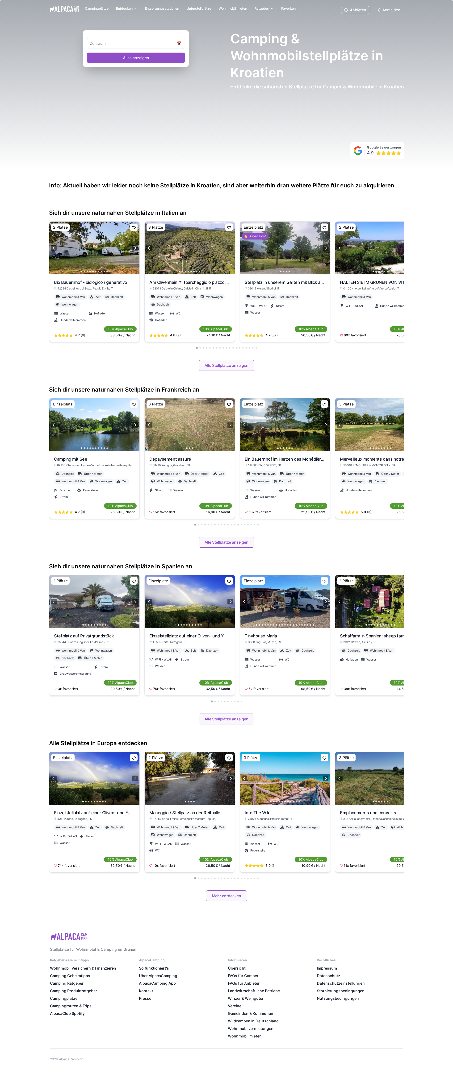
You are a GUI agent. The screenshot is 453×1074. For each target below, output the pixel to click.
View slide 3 (87, 271)
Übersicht (237, 968)
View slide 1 (81, 271)
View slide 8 (101, 271)
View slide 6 (95, 271)
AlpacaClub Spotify (67, 1013)
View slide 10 (107, 271)
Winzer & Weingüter (246, 998)
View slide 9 (104, 271)
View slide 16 (299, 625)
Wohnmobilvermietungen (250, 1028)
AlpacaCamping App (157, 983)
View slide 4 (90, 271)
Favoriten (288, 8)
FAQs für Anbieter (244, 983)
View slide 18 (305, 625)
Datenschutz (328, 975)
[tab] (197, 348)
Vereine (234, 1006)
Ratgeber (262, 8)
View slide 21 (313, 625)
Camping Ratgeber (67, 983)
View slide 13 (290, 625)
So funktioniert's (154, 968)
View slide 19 (307, 625)
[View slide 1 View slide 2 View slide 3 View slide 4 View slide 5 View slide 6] (380, 248)
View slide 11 (285, 625)
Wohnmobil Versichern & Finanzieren (83, 968)
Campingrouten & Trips (71, 1006)
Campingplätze (97, 8)
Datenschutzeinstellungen (341, 983)
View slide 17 (302, 625)
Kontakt (146, 990)
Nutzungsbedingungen (338, 998)
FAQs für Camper (243, 975)
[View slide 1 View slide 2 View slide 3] (190, 424)
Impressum (327, 968)
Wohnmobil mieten (245, 1036)
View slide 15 (296, 625)
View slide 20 (310, 625)
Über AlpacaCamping (158, 975)
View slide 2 (84, 271)
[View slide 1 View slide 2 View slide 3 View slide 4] (285, 248)
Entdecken (124, 8)
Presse (145, 998)
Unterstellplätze (199, 8)
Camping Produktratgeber (73, 990)
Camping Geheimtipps (70, 975)
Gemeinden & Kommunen (250, 1013)
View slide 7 (98, 271)
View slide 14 (293, 625)
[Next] (135, 248)
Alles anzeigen (136, 57)
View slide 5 (93, 271)
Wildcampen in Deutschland (253, 1021)
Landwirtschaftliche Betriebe (254, 990)
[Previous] (54, 248)
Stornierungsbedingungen (341, 990)
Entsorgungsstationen (162, 8)
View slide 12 (288, 625)
